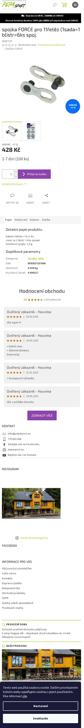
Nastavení (40, 706)
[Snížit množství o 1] (16, 176)
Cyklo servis (9, 573)
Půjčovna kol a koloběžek (17, 569)
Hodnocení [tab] (21, 220)
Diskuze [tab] (34, 220)
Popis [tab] (8, 220)
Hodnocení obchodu (42, 291)
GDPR (5, 598)
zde (24, 696)
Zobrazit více (42, 415)
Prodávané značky (12, 608)
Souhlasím (40, 718)
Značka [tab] (46, 220)
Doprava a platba (12, 583)
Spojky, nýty (36, 259)
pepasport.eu (16, 450)
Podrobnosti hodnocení (51, 45)
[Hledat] (55, 5)
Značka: (14, 49)
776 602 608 (14, 439)
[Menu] (75, 5)
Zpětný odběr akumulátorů (17, 603)
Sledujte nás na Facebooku (23, 444)
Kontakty (7, 578)
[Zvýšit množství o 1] (16, 172)
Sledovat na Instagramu (34, 538)
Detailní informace (12, 184)
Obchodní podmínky (13, 593)
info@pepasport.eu (19, 434)
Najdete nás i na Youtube (22, 455)
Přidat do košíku (37, 174)
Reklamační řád (11, 588)
